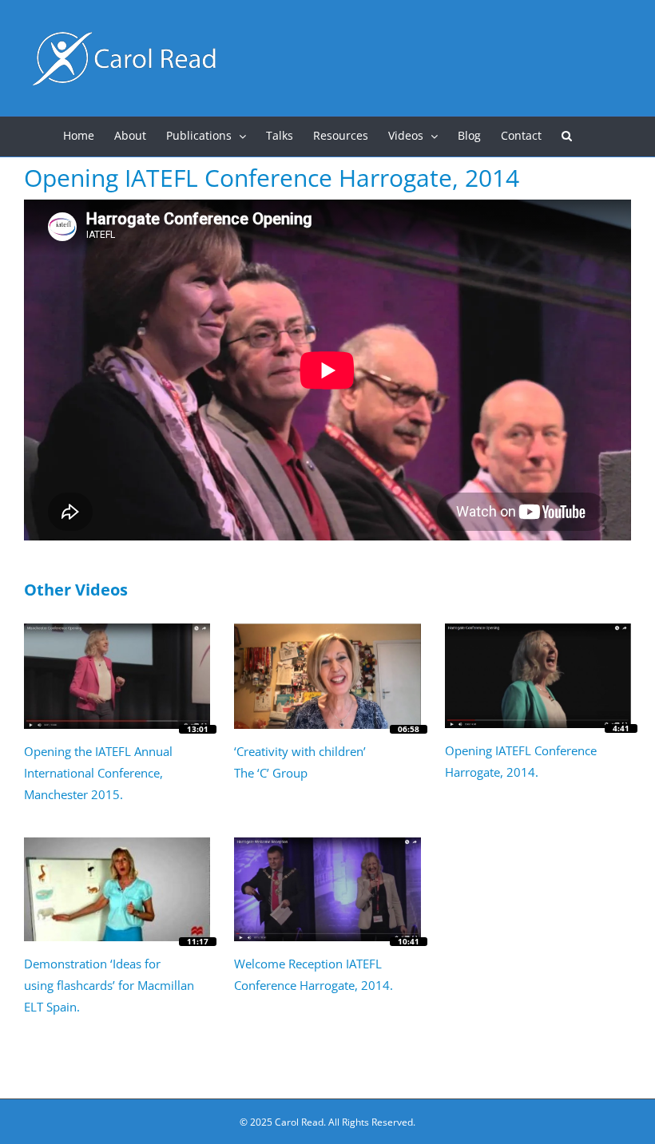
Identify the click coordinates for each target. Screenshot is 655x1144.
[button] (567, 136)
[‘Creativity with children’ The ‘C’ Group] (327, 675)
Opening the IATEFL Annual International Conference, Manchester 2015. (98, 772)
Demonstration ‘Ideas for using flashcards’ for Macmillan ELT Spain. (109, 985)
